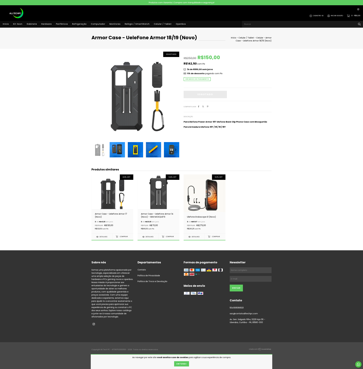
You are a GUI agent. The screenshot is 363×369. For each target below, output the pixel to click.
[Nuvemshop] (260, 349)
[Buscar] (359, 24)
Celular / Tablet (163, 24)
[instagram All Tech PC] (358, 9)
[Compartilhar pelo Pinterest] (208, 106)
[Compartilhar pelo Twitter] (203, 106)
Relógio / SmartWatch (137, 24)
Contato (142, 269)
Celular (259, 37)
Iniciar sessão (337, 16)
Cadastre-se (318, 16)
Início (6, 24)
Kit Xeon (17, 24)
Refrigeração (79, 24)
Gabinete (32, 24)
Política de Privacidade (149, 275)
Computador (98, 24)
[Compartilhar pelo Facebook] (198, 106)
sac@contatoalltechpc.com (244, 313)
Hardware (46, 24)
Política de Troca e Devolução (152, 281)
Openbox (181, 24)
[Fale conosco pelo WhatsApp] (358, 364)
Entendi (182, 364)
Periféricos (62, 24)
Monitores (115, 24)
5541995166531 (237, 307)
